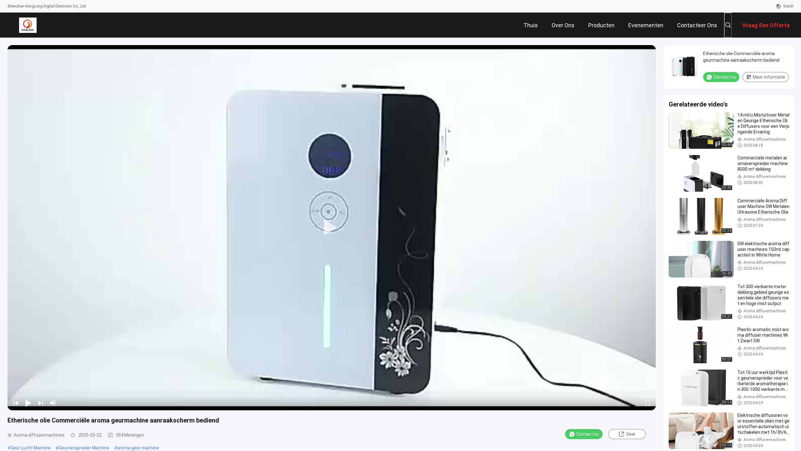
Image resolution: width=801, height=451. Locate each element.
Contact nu (587, 434)
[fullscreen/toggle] (647, 402)
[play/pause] (28, 402)
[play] (331, 228)
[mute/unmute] (53, 402)
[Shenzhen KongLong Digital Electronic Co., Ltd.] (28, 25)
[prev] (15, 402)
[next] (40, 402)
